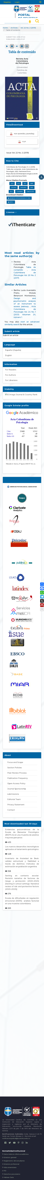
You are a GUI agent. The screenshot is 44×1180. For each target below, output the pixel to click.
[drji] (22, 663)
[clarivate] (22, 509)
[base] (22, 674)
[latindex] (22, 588)
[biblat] (22, 711)
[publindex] (22, 562)
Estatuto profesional (11, 1164)
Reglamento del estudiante (14, 1161)
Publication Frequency (17, 778)
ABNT (31, 183)
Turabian (20, 191)
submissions (13, 794)
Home (5, 28)
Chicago (13, 187)
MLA (11, 191)
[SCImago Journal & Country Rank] (22, 394)
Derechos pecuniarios (12, 1174)
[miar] (22, 684)
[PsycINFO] (22, 486)
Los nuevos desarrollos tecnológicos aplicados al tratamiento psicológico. (22, 848)
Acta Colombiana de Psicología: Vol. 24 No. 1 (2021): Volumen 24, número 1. (25, 311)
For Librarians (11, 380)
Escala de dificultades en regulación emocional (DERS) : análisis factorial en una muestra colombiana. (22, 901)
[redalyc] (22, 598)
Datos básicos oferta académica (16, 1154)
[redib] (22, 695)
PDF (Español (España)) (24, 134)
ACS (18, 183)
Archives (14, 28)
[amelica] (22, 610)
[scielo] (22, 521)
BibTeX (11, 202)
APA (25, 183)
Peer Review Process (17, 773)
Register (7, 2)
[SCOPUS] (22, 498)
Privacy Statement (15, 805)
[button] (41, 177)
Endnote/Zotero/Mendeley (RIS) (19, 198)
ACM (12, 183)
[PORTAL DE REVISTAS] (22, 5)
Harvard (23, 187)
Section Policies (14, 768)
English (8, 355)
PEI (5, 1171)
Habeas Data (9, 1177)
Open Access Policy (16, 783)
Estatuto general (10, 1157)
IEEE (31, 187)
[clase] (22, 552)
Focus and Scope (15, 762)
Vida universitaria (10, 1167)
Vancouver (30, 191)
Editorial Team (14, 799)
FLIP (24, 141)
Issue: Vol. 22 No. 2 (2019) (17, 153)
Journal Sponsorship (16, 789)
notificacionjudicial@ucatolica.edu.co (16, 1138)
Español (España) (13, 350)
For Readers (10, 370)
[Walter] (22, 627)
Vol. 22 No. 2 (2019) (28, 28)
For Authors (10, 375)
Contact (11, 810)
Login (17, 2)
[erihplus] (22, 738)
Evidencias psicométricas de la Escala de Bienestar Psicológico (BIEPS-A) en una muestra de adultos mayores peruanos (22, 833)
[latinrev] (22, 727)
